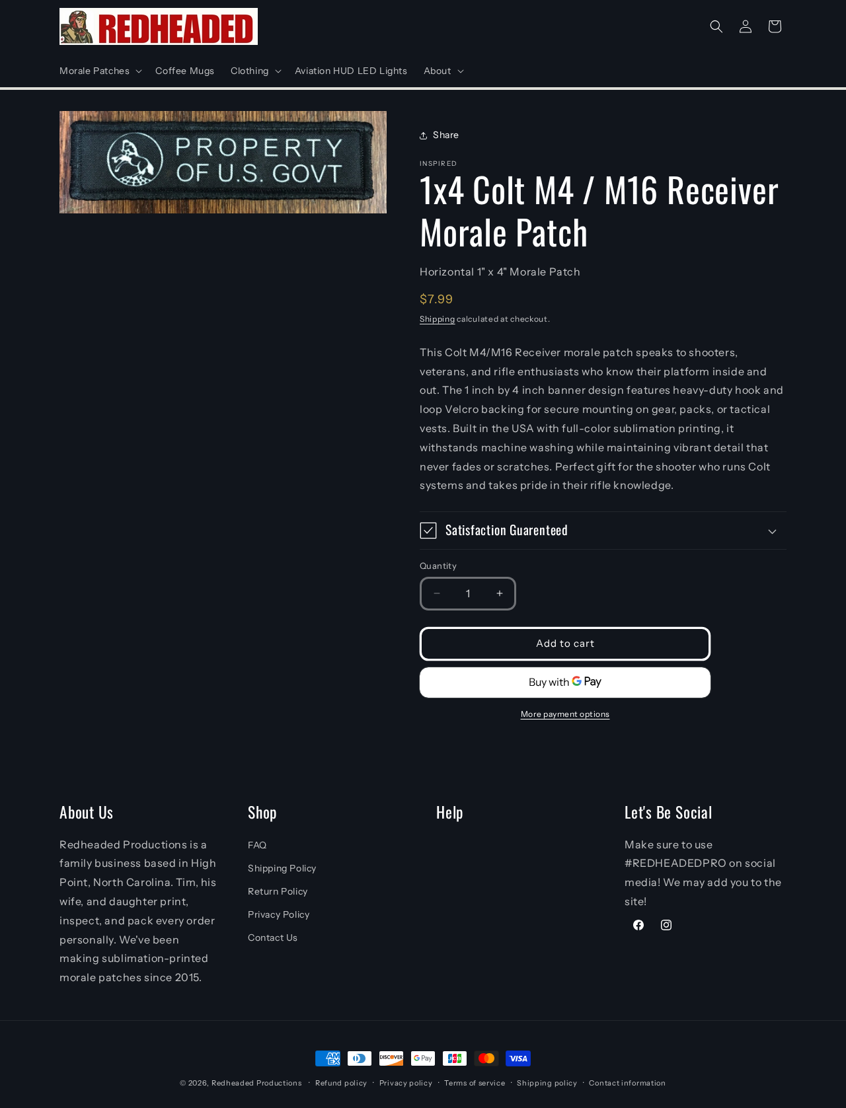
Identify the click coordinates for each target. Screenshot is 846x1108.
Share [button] (446, 135)
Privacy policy (406, 1083)
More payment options (565, 714)
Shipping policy (547, 1083)
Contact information (627, 1083)
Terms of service (474, 1083)
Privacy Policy (278, 914)
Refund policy (341, 1083)
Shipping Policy (282, 868)
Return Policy (278, 891)
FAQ (257, 845)
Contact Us (273, 937)
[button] (99, 71)
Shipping (437, 319)
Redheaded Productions (257, 1083)
